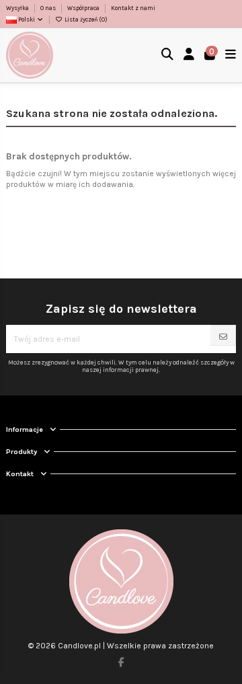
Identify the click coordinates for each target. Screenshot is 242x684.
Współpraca (84, 8)
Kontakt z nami (133, 8)
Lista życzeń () (85, 19)
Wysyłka (18, 8)
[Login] (189, 55)
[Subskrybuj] (223, 336)
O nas (48, 8)
